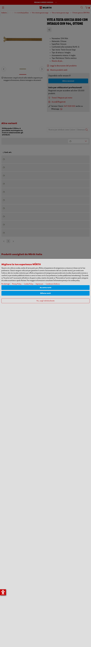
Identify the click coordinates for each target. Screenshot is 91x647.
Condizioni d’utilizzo (53, 284)
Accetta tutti (45, 287)
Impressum (39, 284)
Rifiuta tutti (45, 293)
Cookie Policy (28, 284)
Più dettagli (5, 284)
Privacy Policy (16, 284)
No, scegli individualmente (45, 301)
